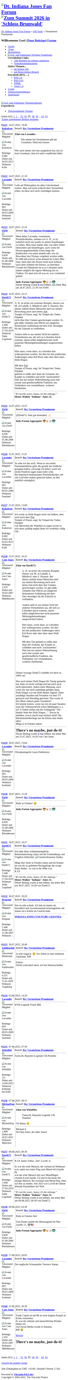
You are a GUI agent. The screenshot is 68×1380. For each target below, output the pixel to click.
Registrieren (14, 52)
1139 (5, 1255)
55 (21, 116)
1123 (5, 227)
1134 (5, 995)
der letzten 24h (21, 69)
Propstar (6, 899)
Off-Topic (38, 31)
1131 (5, 842)
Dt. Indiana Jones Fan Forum (15, 31)
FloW (5, 230)
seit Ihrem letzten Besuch (26, 72)
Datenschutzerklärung (19, 92)
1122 (5, 176)
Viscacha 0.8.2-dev (24, 1374)
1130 (5, 794)
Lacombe (7, 179)
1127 (5, 505)
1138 (5, 1207)
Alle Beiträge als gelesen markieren (31, 60)
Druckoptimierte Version (20, 111)
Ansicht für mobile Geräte (14, 1363)
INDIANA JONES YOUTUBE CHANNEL (38, 916)
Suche (11, 46)
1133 (5, 944)
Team (11, 49)
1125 (5, 406)
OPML (17, 83)
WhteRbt (7, 1050)
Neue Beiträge (37, 40)
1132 (5, 896)
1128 (5, 556)
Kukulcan (7, 128)
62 (42, 116)
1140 (5, 1306)
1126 (5, 454)
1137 (5, 1151)
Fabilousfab (8, 948)
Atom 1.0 (18, 86)
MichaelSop (8, 1104)
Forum (51, 40)
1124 (5, 294)
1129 (5, 743)
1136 (5, 1100)
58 (33, 116)
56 (25, 116)
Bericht (19, 1335)
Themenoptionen (33, 103)
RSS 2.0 (18, 77)
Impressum (13, 94)
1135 (5, 1046)
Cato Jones (8, 559)
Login (11, 89)
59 (37, 116)
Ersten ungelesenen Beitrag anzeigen (20, 119)
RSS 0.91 (19, 80)
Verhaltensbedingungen (25, 63)
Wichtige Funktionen (41, 55)
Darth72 (6, 297)
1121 (5, 125)
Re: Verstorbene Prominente (38, 128)
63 (46, 116)
